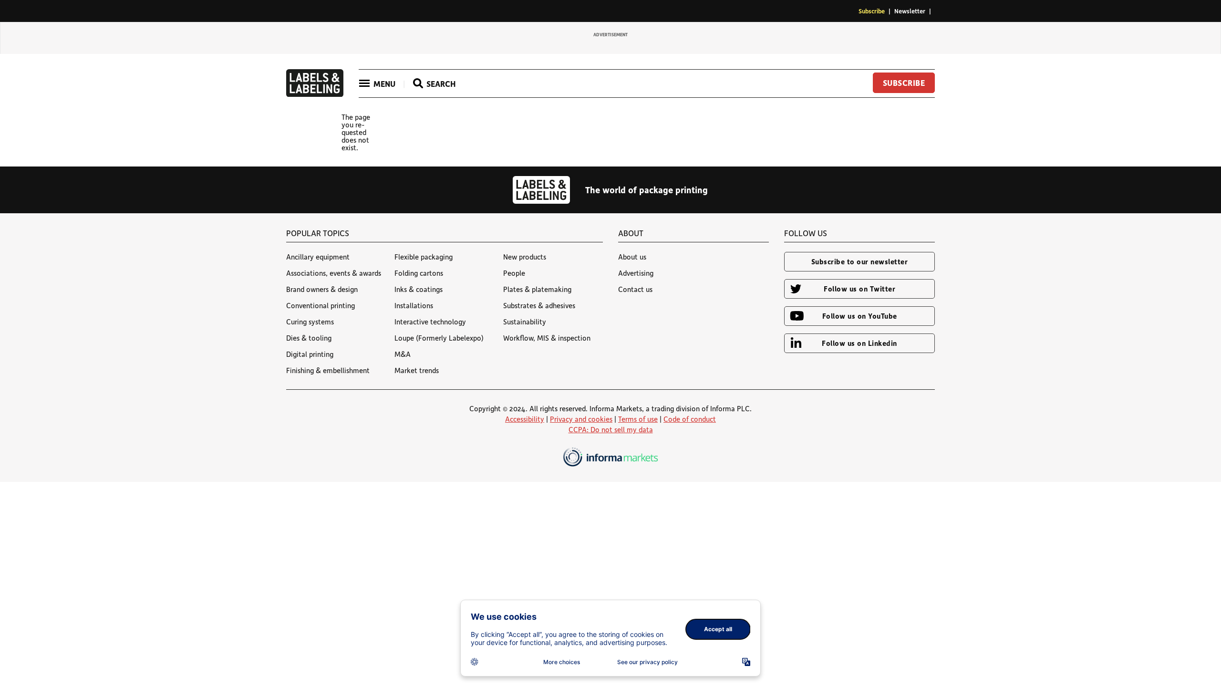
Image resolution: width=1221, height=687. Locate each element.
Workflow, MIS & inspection (546, 338)
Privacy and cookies (581, 419)
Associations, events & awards (333, 273)
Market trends (416, 370)
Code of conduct (689, 419)
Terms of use (638, 419)
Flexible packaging (423, 256)
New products (524, 256)
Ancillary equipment (318, 256)
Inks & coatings (418, 289)
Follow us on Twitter (859, 288)
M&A (402, 354)
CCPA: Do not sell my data (611, 429)
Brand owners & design (322, 289)
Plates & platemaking (537, 289)
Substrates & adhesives (539, 305)
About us (632, 256)
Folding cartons (418, 273)
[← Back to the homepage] (314, 94)
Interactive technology (430, 321)
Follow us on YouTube (859, 316)
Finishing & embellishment (328, 370)
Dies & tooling (308, 338)
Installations (413, 305)
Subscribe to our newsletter (859, 261)
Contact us (635, 289)
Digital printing (309, 354)
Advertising (635, 273)
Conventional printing (320, 305)
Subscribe (872, 11)
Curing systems (310, 321)
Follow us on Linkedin (859, 343)
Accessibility (524, 419)
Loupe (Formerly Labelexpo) (439, 338)
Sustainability (524, 321)
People (514, 273)
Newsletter (909, 11)
